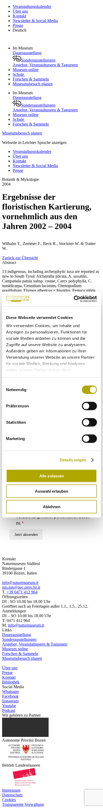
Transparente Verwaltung (23, 804)
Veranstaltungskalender (32, 6)
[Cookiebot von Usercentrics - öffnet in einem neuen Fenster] (74, 299)
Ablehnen (51, 506)
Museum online (26, 69)
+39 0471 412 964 (22, 592)
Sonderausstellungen (38, 60)
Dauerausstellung (27, 53)
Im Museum (23, 48)
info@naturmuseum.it (20, 582)
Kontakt (19, 16)
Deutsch (19, 30)
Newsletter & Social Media (35, 20)
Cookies (9, 799)
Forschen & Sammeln (31, 79)
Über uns (20, 11)
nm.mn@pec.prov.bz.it (21, 587)
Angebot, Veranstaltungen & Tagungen (45, 65)
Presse (18, 25)
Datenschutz (12, 795)
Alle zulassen (51, 475)
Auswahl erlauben (51, 491)
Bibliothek (11, 682)
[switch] (89, 406)
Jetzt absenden (26, 535)
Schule (19, 74)
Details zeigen (73, 460)
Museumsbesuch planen (33, 84)
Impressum (11, 790)
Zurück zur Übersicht (20, 258)
